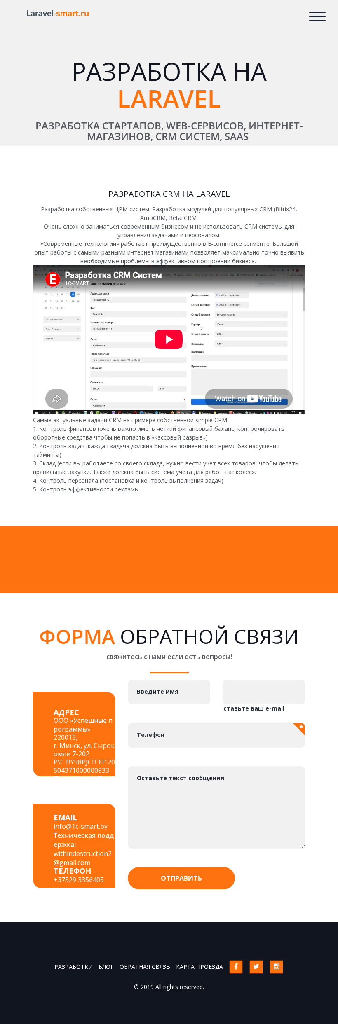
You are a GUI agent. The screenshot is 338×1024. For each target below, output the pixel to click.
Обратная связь (145, 966)
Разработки (73, 966)
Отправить (181, 878)
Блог (106, 966)
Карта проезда (199, 966)
